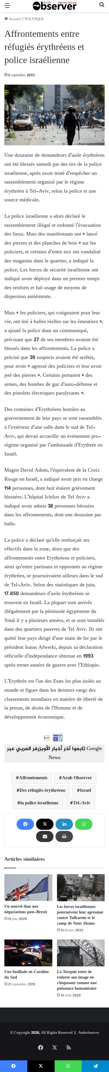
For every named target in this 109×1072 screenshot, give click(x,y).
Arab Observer (77, 778)
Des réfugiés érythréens (42, 791)
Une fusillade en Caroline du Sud (26, 975)
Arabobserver (88, 1033)
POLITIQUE (34, 19)
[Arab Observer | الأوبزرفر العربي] (54, 6)
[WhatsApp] (83, 824)
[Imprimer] (64, 836)
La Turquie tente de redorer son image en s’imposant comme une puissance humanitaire (77, 980)
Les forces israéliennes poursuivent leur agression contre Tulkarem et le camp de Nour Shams (80, 915)
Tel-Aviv (81, 803)
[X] (44, 824)
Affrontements (33, 778)
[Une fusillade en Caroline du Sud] (28, 952)
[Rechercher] (102, 8)
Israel (85, 791)
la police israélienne (39, 803)
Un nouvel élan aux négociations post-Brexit (25, 909)
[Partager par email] (44, 836)
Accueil (14, 19)
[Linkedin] (64, 824)
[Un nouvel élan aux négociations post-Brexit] (28, 887)
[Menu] (7, 8)
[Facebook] (25, 824)
